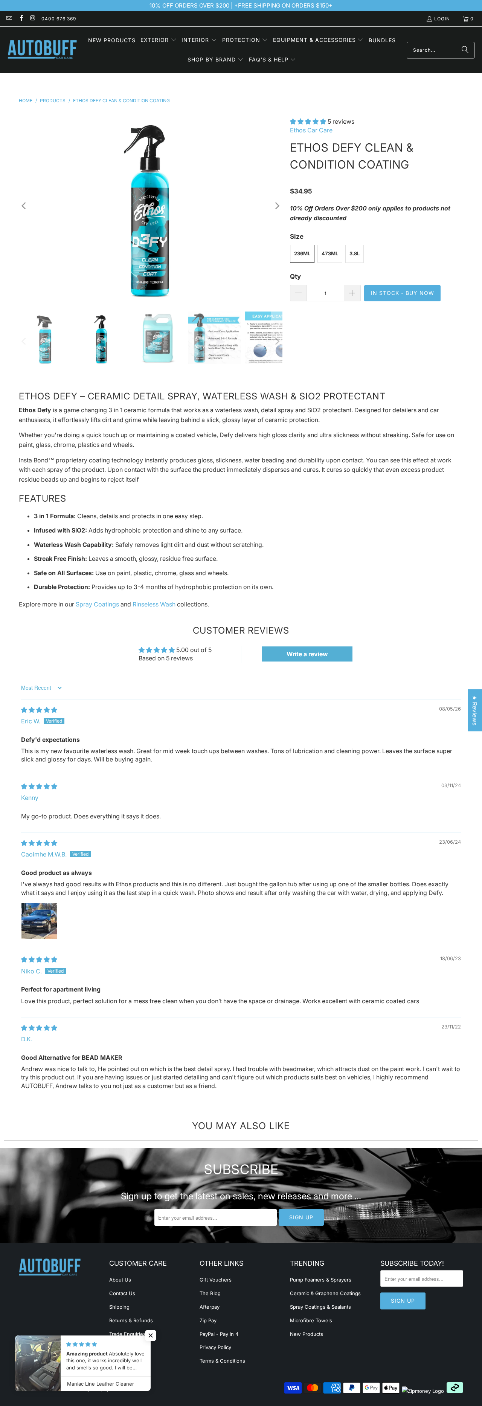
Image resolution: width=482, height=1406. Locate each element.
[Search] (465, 50)
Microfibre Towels (311, 1320)
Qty (295, 276)
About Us (120, 1280)
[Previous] (24, 206)
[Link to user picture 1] (39, 921)
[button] (158, 40)
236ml (302, 253)
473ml (330, 253)
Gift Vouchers (216, 1280)
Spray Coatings (97, 604)
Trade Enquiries (127, 1334)
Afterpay (210, 1307)
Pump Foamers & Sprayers (320, 1280)
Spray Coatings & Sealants (320, 1307)
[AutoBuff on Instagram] (32, 18)
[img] (39, 710)
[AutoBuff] (42, 50)
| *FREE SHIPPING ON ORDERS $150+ (281, 5)
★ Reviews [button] (475, 710)
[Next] (277, 206)
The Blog (210, 1293)
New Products (306, 1334)
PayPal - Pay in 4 (219, 1334)
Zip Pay (208, 1320)
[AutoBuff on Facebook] (20, 18)
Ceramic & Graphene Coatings (325, 1293)
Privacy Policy (215, 1347)
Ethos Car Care (311, 130)
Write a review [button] (307, 654)
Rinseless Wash (154, 604)
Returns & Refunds (131, 1320)
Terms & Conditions (222, 1361)
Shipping (119, 1307)
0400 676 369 (58, 18)
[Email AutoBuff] (9, 18)
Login (442, 18)
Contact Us (122, 1293)
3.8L (354, 253)
